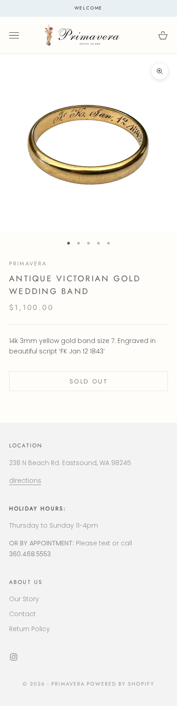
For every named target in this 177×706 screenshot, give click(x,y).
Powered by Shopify (120, 683)
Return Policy (29, 628)
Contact (22, 613)
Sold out (88, 381)
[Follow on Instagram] (13, 657)
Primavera (28, 264)
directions (25, 480)
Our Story (24, 598)
